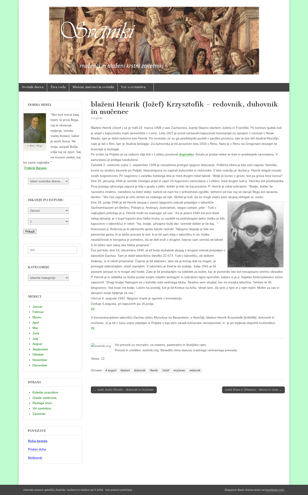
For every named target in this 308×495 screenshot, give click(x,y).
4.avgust (111, 370)
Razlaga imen (42, 403)
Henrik (154, 370)
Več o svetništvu (133, 87)
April (35, 322)
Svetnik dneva (33, 87)
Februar (38, 312)
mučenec (179, 370)
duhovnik (140, 370)
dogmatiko (186, 154)
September (40, 349)
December (39, 365)
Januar (37, 306)
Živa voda (58, 87)
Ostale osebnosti (44, 398)
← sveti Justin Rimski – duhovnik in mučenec (124, 389)
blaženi (125, 370)
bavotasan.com (274, 490)
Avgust (37, 344)
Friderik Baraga (35, 168)
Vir (93, 309)
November (39, 360)
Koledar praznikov (45, 392)
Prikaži (30, 231)
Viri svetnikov (41, 408)
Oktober (38, 354)
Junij (35, 333)
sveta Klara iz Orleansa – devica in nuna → (253, 389)
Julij (35, 338)
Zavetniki (38, 414)
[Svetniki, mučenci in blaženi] (154, 38)
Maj (35, 328)
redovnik (194, 370)
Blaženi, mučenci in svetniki (93, 87)
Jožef (165, 370)
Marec (36, 317)
